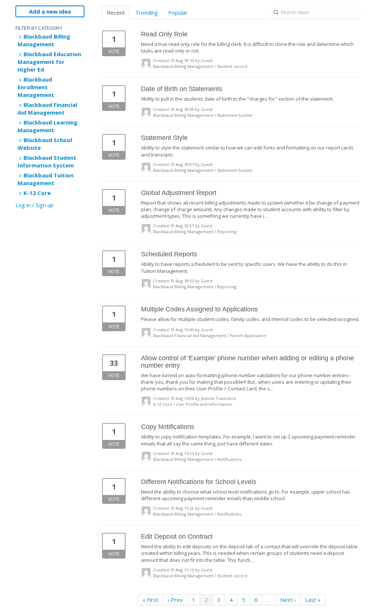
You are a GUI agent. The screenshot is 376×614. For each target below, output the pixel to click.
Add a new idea (50, 11)
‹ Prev (175, 599)
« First (150, 599)
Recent (116, 12)
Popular (178, 12)
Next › (288, 599)
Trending (146, 12)
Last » (313, 599)
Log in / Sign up (34, 205)
